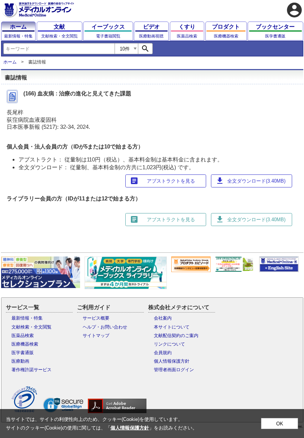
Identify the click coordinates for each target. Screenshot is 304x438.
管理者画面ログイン (174, 369)
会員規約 (163, 352)
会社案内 (163, 318)
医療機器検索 (24, 344)
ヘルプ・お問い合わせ (105, 327)
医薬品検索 (22, 335)
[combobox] (59, 48)
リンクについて (169, 344)
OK (279, 423)
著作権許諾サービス (31, 369)
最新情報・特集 (27, 318)
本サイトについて (171, 327)
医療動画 (20, 361)
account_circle (294, 10)
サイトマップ (96, 335)
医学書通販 (22, 352)
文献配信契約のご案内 (176, 335)
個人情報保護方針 (171, 361)
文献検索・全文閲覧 (31, 327)
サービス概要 (96, 318)
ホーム (10, 62)
